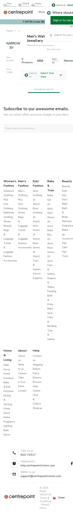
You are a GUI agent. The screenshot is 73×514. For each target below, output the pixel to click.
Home (9, 31)
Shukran (37, 408)
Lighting (8, 426)
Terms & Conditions (46, 499)
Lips (64, 195)
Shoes (7, 221)
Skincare (67, 221)
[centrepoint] (20, 12)
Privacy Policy (44, 506)
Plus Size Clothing (8, 204)
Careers (22, 373)
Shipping (38, 364)
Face (64, 199)
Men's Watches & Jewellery (41, 38)
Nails (65, 203)
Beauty (8, 225)
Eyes (64, 190)
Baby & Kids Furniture (9, 387)
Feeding (51, 291)
